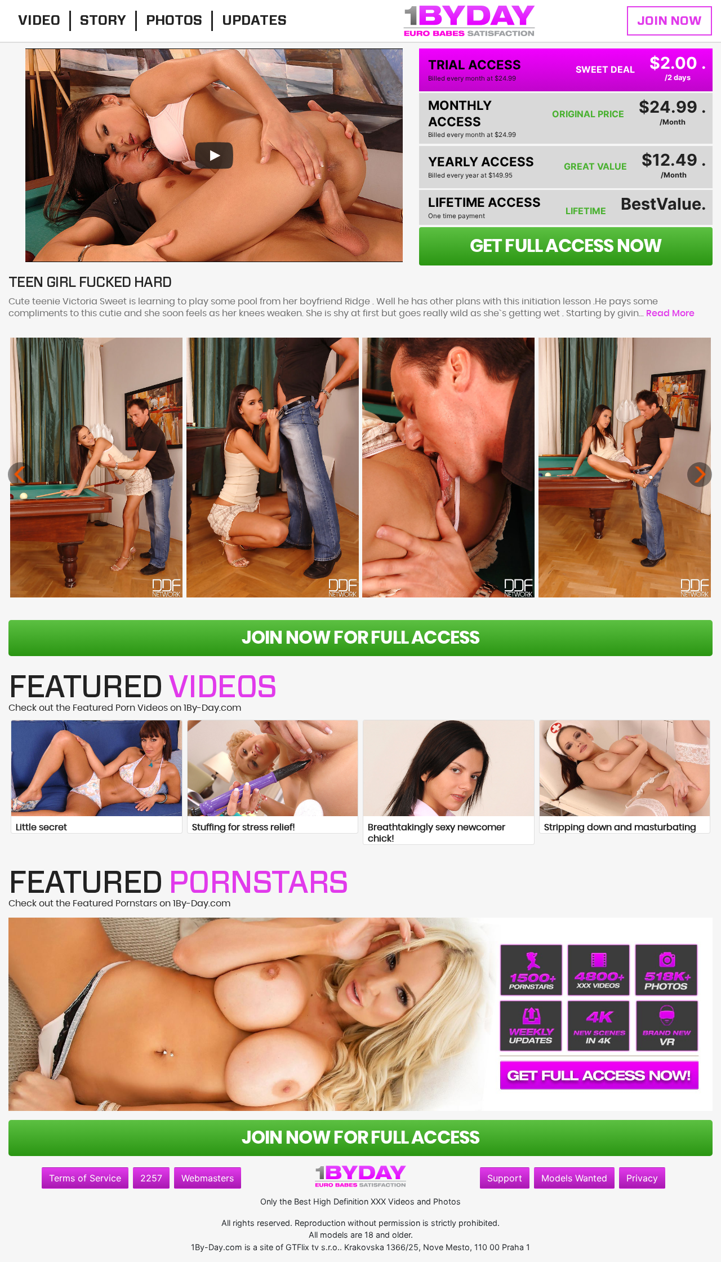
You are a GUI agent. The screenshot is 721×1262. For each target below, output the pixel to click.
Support (504, 1178)
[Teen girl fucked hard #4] (624, 467)
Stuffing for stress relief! (243, 827)
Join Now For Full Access (361, 638)
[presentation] (20, 474)
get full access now (566, 246)
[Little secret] (96, 768)
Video (39, 21)
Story (103, 21)
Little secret (41, 827)
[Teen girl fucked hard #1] (96, 467)
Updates (254, 21)
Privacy (642, 1178)
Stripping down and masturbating (620, 827)
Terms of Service (85, 1178)
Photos (174, 21)
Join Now (669, 21)
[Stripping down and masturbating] (625, 768)
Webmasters (207, 1178)
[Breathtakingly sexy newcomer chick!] (448, 768)
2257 (151, 1178)
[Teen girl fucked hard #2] (272, 467)
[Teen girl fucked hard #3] (448, 467)
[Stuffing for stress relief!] (273, 768)
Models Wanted (574, 1178)
